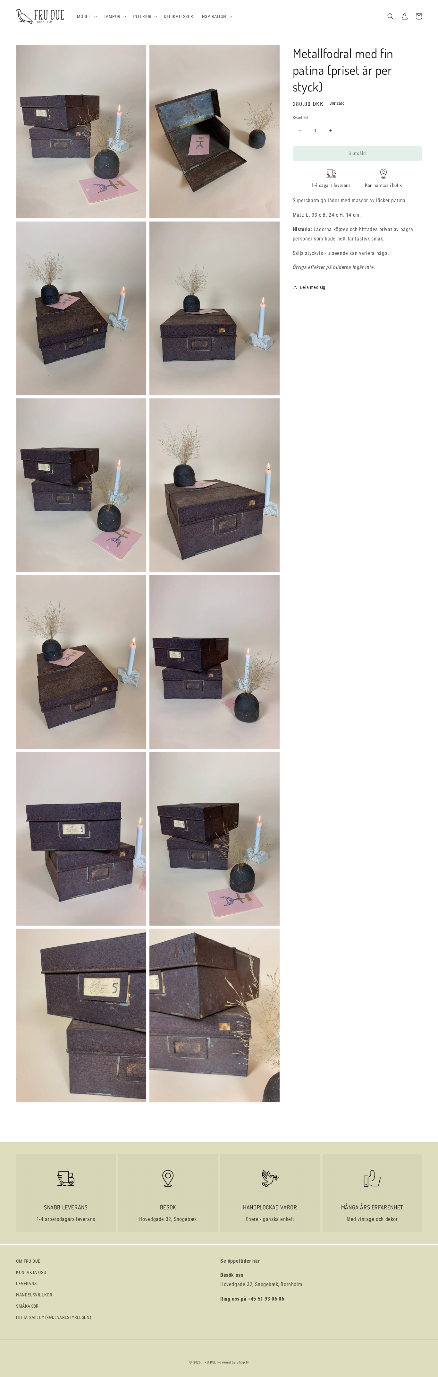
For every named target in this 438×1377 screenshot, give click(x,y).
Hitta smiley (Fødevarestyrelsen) (53, 1317)
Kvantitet (301, 117)
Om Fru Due (28, 1261)
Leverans (26, 1283)
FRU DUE (209, 1362)
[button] (86, 16)
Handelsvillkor (34, 1294)
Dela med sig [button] (312, 287)
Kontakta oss (31, 1272)
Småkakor (27, 1306)
